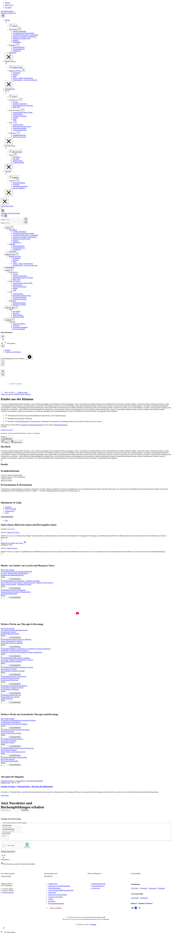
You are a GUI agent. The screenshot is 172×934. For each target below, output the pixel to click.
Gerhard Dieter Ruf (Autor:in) (10, 678)
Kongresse (16, 325)
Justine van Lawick (7, 394)
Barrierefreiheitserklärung (56, 903)
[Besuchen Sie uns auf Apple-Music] (139, 908)
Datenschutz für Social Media (57, 895)
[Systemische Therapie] (12, 739)
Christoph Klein (6, 592)
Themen (7, 20)
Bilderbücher (17, 242)
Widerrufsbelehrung (54, 888)
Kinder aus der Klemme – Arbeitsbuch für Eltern (16, 584)
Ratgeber (15, 240)
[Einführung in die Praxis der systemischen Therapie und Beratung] (25, 649)
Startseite (7, 350)
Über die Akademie (19, 329)
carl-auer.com (96, 888)
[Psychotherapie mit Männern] (14, 686)
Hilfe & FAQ (9, 5)
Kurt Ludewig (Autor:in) (8, 669)
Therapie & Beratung (19, 231)
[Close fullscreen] (3, 371)
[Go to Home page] (7, 206)
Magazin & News (11, 254)
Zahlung (50, 899)
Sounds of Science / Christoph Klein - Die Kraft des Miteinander (27, 786)
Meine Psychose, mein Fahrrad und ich (13, 752)
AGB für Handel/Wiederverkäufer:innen (61, 890)
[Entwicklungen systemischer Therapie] (17, 667)
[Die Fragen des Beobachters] (14, 757)
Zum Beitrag (5, 795)
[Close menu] (9, 57)
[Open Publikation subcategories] (18, 132)
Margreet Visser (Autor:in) (22, 394)
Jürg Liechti (5, 660)
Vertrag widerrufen (56, 908)
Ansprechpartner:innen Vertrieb (22, 283)
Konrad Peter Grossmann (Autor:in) (12, 687)
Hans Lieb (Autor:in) (7, 731)
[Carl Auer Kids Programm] (8, 13)
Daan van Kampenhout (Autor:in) (11, 641)
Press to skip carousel (7, 570)
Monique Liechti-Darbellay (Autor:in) (21, 660)
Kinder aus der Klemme (13, 352)
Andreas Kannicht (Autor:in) (19, 650)
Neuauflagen (17, 249)
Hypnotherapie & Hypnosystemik (23, 233)
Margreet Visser (12, 548)
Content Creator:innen (20, 299)
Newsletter (8, 7)
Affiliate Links (52, 884)
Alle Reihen (16, 311)
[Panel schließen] (3, 346)
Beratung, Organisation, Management (24, 237)
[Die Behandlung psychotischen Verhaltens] (18, 720)
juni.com (93, 924)
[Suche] (26, 219)
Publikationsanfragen (19, 303)
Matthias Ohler (6, 782)
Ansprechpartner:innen (20, 276)
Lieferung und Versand (55, 897)
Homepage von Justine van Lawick (12, 543)
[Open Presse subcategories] (15, 122)
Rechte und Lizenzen (19, 304)
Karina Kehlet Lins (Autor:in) (10, 697)
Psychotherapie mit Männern (10, 689)
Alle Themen (13, 230)
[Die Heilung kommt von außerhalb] (16, 639)
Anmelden (4, 213)
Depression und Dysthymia (9, 680)
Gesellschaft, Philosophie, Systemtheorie (25, 235)
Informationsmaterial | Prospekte (23, 277)
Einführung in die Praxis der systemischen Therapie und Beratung (21, 652)
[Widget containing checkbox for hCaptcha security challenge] (16, 845)
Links (14, 290)
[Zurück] (3, 361)
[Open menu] (3, 16)
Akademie (9, 320)
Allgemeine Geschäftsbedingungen (59, 886)
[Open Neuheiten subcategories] (18, 44)
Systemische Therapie (8, 742)
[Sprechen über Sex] (11, 695)
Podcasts (15, 260)
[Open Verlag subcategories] (15, 154)
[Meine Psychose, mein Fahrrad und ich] (17, 748)
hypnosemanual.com (98, 886)
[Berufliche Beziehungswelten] (14, 630)
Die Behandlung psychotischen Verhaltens (14, 724)
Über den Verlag (10, 307)
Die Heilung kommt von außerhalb (12, 643)
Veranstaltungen (10, 89)
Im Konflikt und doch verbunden (11, 661)
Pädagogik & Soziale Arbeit (21, 239)
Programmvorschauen (19, 286)
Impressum (51, 901)
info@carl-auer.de (7, 892)
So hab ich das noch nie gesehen (11, 733)
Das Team (16, 313)
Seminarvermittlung (19, 324)
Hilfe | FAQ (16, 279)
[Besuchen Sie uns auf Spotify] (136, 908)
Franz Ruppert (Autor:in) (9, 632)
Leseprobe (8, 507)
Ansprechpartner (18, 294)
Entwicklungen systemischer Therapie (13, 671)
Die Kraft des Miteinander (9, 594)
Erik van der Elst (6, 582)
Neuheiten (12, 244)
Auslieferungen (17, 285)
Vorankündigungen (19, 248)
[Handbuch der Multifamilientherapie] (16, 571)
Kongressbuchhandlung (20, 327)
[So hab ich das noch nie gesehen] (15, 729)
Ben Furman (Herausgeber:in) (21, 592)
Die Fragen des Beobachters (10, 761)
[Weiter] (3, 364)
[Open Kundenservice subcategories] (21, 99)
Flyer (6, 520)
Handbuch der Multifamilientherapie (12, 575)
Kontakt (7, 3)
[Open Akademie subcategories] (18, 180)
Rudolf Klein (5, 650)
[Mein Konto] (3, 210)
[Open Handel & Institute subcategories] (23, 110)
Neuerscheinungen (18, 246)
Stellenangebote (18, 315)
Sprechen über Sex (7, 698)
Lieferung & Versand (7, 430)
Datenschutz (52, 892)
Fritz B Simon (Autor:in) (8, 750)
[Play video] (30, 357)
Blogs (14, 262)
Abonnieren (25, 810)
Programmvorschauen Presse (22, 295)
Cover (7, 513)
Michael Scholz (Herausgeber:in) (18, 573)
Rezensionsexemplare (19, 297)
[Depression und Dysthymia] (13, 676)
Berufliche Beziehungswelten (10, 634)
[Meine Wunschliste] (2, 216)
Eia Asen (4, 573)
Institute (15, 288)
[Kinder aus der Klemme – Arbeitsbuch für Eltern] (20, 581)
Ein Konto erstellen (14, 213)
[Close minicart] (3, 336)
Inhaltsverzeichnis (10, 509)
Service (8, 270)
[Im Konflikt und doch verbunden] (15, 658)
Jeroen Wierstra (17, 582)
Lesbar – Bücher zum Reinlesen (23, 263)
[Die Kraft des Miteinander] (13, 590)
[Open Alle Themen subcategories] (19, 28)
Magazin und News (15, 256)
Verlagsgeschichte (18, 317)
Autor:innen (12, 251)
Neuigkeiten (16, 258)
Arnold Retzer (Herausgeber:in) (11, 722)
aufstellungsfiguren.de (98, 884)
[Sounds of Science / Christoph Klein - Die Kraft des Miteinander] (22, 781)
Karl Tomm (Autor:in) (8, 759)
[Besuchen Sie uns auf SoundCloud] (132, 908)
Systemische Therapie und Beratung (31, 425)
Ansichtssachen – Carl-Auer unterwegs (25, 265)
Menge (3, 437)
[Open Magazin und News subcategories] (23, 70)
